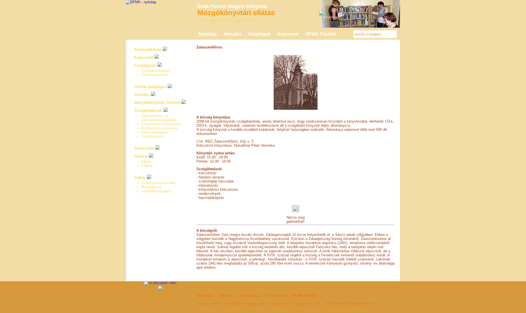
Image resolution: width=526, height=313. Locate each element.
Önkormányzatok (154, 75)
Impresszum (207, 304)
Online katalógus (150, 86)
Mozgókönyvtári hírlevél (157, 102)
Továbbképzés (152, 136)
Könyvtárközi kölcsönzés (161, 124)
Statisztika (144, 148)
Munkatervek (151, 187)
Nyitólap (205, 295)
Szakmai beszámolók (158, 183)
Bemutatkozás (148, 49)
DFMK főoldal (304, 295)
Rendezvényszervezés (159, 128)
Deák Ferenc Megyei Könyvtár (349, 304)
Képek (146, 162)
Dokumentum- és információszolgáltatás (159, 118)
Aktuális (142, 94)
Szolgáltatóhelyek (155, 71)
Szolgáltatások (148, 110)
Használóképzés (154, 132)
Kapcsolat (143, 57)
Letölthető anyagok (156, 191)
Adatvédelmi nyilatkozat (244, 304)
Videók (146, 166)
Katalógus (251, 295)
